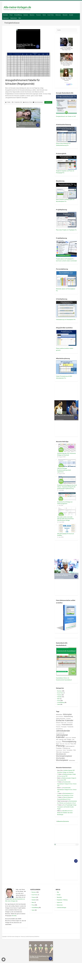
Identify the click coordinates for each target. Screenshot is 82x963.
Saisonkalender (59, 750)
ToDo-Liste (59, 752)
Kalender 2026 (62, 739)
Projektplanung (66, 748)
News (58, 698)
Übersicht (65, 15)
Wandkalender (61, 754)
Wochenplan (60, 758)
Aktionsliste (59, 714)
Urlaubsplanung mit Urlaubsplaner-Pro (66, 319)
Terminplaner (69, 750)
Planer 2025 (67, 743)
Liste (73, 739)
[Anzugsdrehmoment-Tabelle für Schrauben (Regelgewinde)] (28, 65)
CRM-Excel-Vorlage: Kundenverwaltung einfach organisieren (64, 470)
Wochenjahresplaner (64, 756)
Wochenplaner (62, 760)
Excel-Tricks (51, 15)
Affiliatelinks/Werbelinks (63, 821)
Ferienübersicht (67, 724)
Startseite (5, 15)
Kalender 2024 (68, 737)
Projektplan (59, 748)
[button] (3, 959)
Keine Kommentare (38, 102)
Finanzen (38, 15)
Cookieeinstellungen (61, 907)
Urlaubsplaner (66, 752)
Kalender (25, 15)
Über (19, 18)
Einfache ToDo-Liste (61, 722)
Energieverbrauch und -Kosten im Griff (66, 116)
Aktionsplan (67, 714)
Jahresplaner (62, 735)
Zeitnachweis (72, 760)
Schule (64, 750)
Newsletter (59, 897)
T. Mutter (8, 102)
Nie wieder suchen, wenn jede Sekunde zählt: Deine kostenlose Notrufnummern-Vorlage (65, 518)
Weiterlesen (48, 102)
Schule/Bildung (18, 15)
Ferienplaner (58, 724)
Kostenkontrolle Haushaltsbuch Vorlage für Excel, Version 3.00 (66, 783)
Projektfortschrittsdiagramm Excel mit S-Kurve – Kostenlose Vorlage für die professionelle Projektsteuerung (67, 486)
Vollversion (58, 15)
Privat (11, 15)
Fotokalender (70, 726)
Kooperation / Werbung (62, 899)
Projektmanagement (69, 746)
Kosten (69, 739)
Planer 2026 (73, 743)
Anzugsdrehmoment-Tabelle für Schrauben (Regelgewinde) (22, 81)
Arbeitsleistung (68, 716)
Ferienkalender (70, 722)
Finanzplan (64, 726)
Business (32, 15)
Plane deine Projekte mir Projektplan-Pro (66, 230)
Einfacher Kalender (64, 720)
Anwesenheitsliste (59, 716)
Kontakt (71, 15)
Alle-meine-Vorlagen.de (17, 7)
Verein (44, 15)
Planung (60, 745)
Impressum (6, 18)
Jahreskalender (63, 731)
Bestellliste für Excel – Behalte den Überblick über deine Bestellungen (65, 812)
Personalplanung (69, 741)
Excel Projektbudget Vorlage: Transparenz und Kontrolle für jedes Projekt (67, 806)
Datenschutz (13, 18)
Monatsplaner (58, 741)
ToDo (74, 750)
